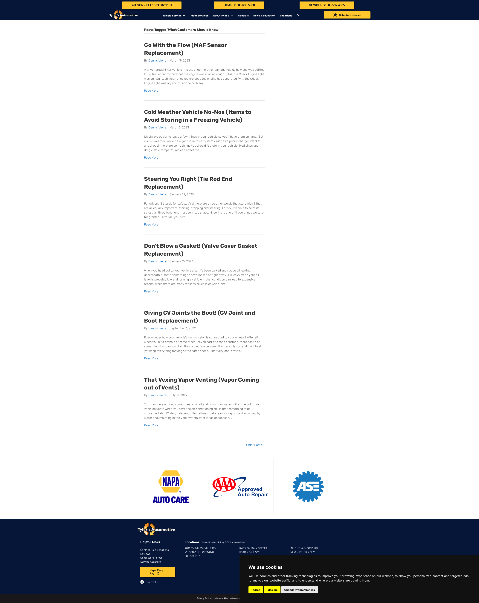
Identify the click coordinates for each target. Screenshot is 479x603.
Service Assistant (150, 561)
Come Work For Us (151, 557)
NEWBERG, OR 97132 (302, 552)
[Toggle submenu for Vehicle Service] (184, 15)
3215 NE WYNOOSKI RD (304, 548)
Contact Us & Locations (154, 550)
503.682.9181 (192, 556)
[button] (298, 15)
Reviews (145, 554)
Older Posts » (255, 445)
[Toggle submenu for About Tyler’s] (231, 15)
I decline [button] (272, 589)
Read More (151, 90)
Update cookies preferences (227, 598)
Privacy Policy (204, 598)
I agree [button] (255, 589)
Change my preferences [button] (299, 589)
